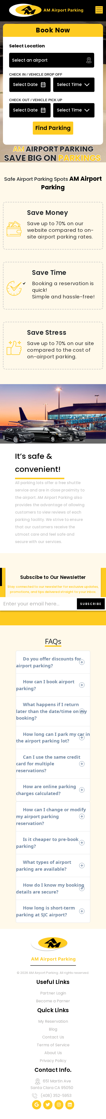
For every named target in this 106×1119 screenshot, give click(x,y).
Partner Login (53, 993)
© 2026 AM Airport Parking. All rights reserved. (53, 972)
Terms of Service (53, 1045)
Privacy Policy (53, 1060)
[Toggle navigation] (99, 10)
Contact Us (53, 1037)
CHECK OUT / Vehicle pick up (35, 100)
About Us (53, 1053)
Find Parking (53, 128)
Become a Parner (53, 1001)
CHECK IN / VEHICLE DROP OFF (35, 74)
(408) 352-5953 (56, 1095)
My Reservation (53, 1021)
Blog (53, 1029)
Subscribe (91, 604)
